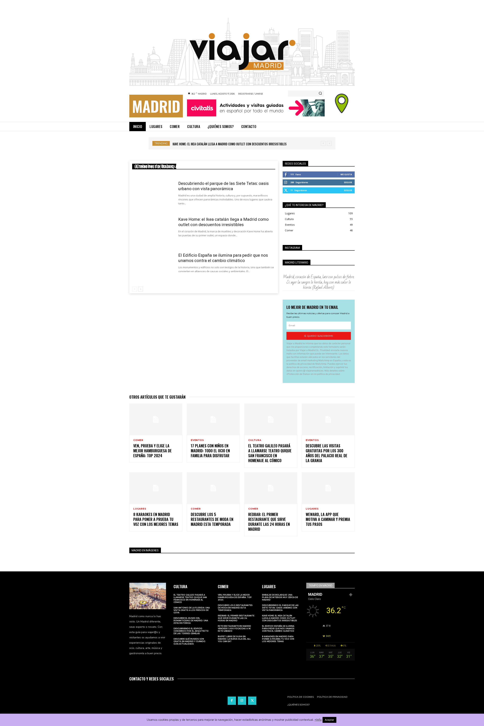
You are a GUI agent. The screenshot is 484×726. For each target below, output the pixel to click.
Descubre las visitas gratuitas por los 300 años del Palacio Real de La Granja (326, 453)
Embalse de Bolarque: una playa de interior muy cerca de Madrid (201, 166)
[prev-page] (134, 289)
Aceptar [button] (329, 719)
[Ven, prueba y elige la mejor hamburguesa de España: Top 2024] (155, 419)
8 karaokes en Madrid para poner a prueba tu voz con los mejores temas (155, 519)
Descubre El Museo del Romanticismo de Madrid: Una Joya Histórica (191, 620)
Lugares (139, 509)
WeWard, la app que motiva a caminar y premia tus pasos (328, 519)
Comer (138, 440)
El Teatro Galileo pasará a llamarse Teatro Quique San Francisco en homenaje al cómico (270, 453)
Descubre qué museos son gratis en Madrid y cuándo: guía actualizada (190, 641)
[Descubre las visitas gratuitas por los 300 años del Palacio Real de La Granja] (328, 419)
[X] (252, 701)
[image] (147, 596)
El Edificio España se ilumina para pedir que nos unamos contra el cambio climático (232, 144)
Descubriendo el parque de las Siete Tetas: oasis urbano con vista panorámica (280, 607)
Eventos (197, 440)
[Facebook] (232, 701)
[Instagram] (242, 701)
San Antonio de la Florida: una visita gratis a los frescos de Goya (192, 610)
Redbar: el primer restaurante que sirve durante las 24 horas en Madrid (269, 521)
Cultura (254, 440)
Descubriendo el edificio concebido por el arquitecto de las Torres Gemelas (191, 631)
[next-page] (140, 289)
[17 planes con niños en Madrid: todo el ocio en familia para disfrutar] (213, 419)
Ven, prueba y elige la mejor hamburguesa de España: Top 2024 (152, 450)
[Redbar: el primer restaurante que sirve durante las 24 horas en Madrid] (270, 488)
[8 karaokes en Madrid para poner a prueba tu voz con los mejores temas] (155, 488)
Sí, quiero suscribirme (318, 335)
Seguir (348, 182)
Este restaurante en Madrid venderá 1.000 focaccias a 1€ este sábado (234, 628)
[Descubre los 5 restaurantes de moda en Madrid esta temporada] (213, 488)
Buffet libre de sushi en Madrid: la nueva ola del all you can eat (234, 639)
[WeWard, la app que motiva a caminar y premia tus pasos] (328, 488)
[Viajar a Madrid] (242, 47)
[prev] (323, 143)
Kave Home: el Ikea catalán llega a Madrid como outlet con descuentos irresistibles (279, 618)
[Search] (320, 94)
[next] (329, 143)
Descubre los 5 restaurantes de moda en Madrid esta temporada (212, 519)
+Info (318, 719)
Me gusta (346, 174)
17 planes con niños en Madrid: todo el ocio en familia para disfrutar (210, 450)
